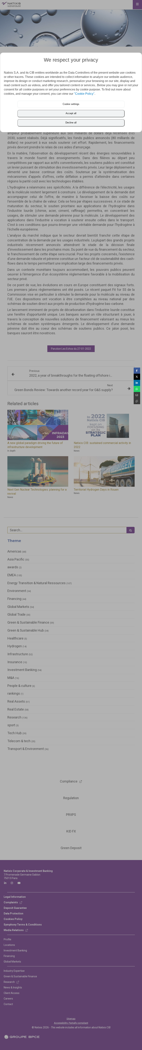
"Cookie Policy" (84, 93)
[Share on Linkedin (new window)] (137, 383)
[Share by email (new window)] (137, 395)
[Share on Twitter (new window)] (137, 377)
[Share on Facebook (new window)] (137, 371)
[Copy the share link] (137, 401)
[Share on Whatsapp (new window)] (137, 389)
